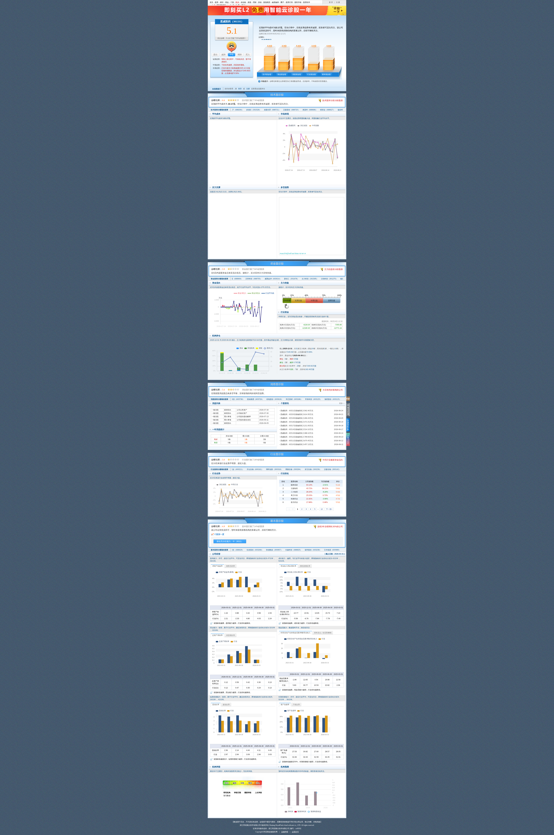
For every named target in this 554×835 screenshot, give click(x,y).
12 (322, 509)
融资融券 (275, 2)
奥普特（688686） (292, 110)
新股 (249, 2)
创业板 (243, 2)
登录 (240, 89)
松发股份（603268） (237, 550)
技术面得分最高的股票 (219, 110)
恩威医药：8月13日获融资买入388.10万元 (296, 433)
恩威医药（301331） (232, 21)
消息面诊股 (296, 74)
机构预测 (285, 767)
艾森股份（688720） (274, 110)
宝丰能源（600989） (314, 550)
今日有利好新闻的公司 (333, 390)
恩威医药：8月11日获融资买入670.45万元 (296, 441)
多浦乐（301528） (236, 110)
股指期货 (266, 2)
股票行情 (289, 2)
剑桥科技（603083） (333, 399)
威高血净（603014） (255, 279)
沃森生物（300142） (314, 469)
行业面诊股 (311, 74)
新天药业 (294, 502)
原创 (260, 2)
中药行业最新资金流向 (333, 460)
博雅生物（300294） (275, 469)
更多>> (342, 403)
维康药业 (294, 499)
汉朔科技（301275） (312, 279)
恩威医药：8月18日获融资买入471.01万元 (296, 422)
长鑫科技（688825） (276, 550)
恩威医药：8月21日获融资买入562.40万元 (296, 411)
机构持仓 (216, 335)
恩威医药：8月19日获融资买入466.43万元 (296, 418)
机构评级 (216, 767)
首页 (211, 2)
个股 (232, 2)
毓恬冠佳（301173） (331, 279)
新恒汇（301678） (274, 279)
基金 (227, 2)
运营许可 (295, 832)
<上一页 (291, 509)
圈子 (282, 2)
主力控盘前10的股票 (333, 269)
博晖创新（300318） (256, 469)
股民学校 (297, 2)
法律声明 (284, 832)
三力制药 (294, 492)
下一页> (329, 509)
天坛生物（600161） (237, 469)
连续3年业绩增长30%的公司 (330, 526)
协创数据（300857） (256, 550)
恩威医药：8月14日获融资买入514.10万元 (296, 429)
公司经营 (216, 554)
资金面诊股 (281, 74)
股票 (216, 2)
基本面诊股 (326, 74)
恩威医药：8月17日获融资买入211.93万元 (296, 426)
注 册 (338, 2)
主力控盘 (285, 283)
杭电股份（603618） (256, 399)
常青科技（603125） (295, 399)
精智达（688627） (310, 110)
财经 (221, 2)
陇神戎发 (294, 485)
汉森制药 (294, 488)
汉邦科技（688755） (236, 279)
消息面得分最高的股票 (219, 399)
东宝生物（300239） (295, 469)
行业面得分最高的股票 (219, 469)
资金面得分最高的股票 (219, 279)
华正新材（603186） (275, 399)
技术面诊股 (267, 74)
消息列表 (216, 403)
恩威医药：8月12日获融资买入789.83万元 (296, 437)
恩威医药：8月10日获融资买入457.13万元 (296, 444)
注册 (248, 89)
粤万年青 (294, 495)
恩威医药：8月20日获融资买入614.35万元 (296, 414)
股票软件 (306, 2)
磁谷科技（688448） (328, 110)
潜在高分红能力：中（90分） (230, 541)
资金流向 (216, 283)
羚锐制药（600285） (334, 550)
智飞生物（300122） (333, 469)
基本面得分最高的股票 (219, 550)
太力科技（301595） (292, 279)
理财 (254, 2)
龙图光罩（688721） (254, 110)
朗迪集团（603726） (237, 399)
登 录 (331, 2)
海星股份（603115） (314, 399)
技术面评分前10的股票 (332, 100)
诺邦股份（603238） (295, 550)
